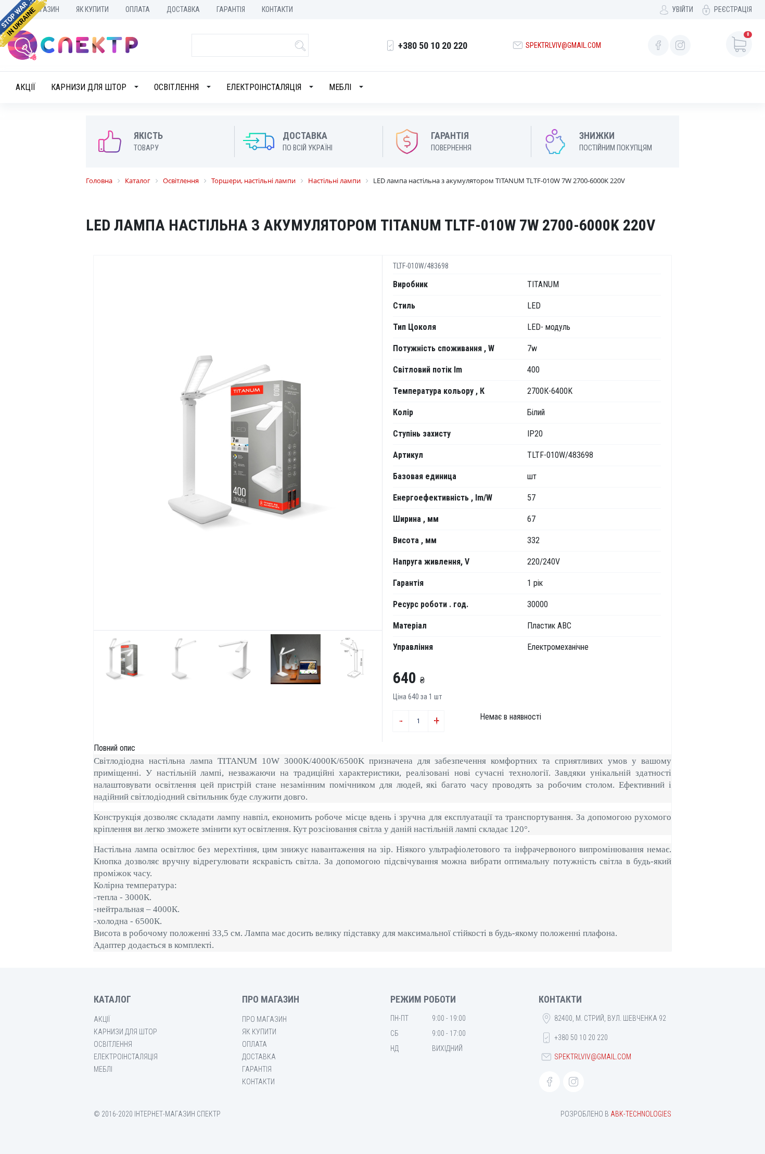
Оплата (137, 9)
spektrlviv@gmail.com (563, 45)
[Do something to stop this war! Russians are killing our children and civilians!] (23, 23)
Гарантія (230, 9)
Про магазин (264, 1019)
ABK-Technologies (640, 1114)
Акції (25, 87)
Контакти (277, 9)
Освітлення (176, 87)
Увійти (682, 9)
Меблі (340, 87)
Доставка (183, 9)
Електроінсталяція (263, 87)
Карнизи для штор (88, 87)
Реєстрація (733, 9)
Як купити (92, 9)
